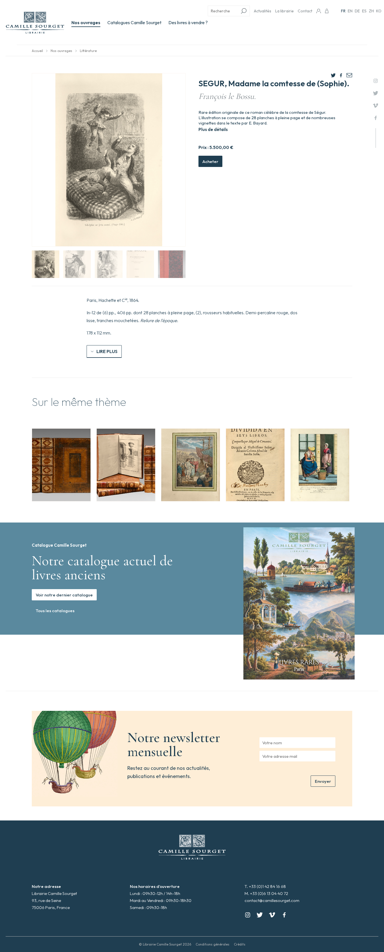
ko (378, 10)
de (357, 10)
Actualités (262, 10)
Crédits (239, 944)
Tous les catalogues (55, 610)
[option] (61, 464)
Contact (305, 10)
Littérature (88, 51)
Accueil (37, 51)
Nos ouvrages (85, 22)
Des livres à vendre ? (188, 22)
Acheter (210, 161)
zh (371, 10)
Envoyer (323, 781)
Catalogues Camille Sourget (134, 22)
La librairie (284, 10)
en (350, 10)
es (364, 10)
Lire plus (107, 351)
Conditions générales (212, 944)
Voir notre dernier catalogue (64, 595)
